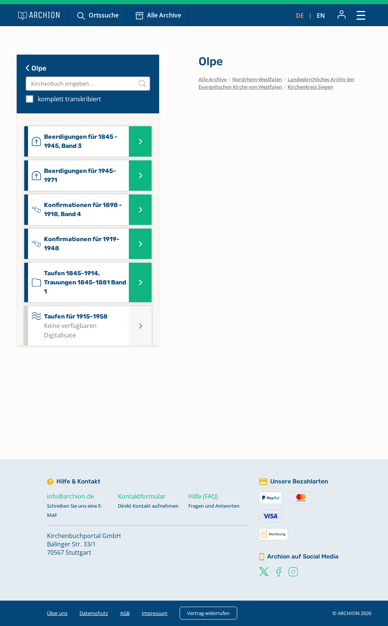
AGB (125, 613)
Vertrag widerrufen (208, 613)
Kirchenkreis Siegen (310, 86)
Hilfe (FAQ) (203, 496)
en (321, 15)
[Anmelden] (341, 15)
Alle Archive (164, 15)
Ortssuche (104, 15)
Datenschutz (94, 613)
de (300, 15)
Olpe (38, 68)
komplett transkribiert (69, 99)
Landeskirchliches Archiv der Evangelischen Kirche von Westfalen (277, 83)
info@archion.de (70, 496)
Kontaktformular (142, 496)
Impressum (154, 613)
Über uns (57, 613)
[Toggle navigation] (361, 15)
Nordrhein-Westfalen (257, 79)
